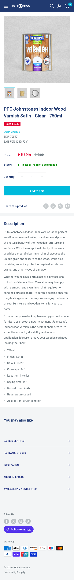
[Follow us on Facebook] (6, 521)
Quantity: (9, 176)
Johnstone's (12, 131)
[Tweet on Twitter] (60, 206)
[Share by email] (67, 206)
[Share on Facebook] (46, 206)
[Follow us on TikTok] (28, 521)
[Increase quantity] (42, 177)
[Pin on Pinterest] (53, 206)
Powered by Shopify (14, 572)
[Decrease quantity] (22, 177)
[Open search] (52, 6)
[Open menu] (6, 6)
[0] (67, 6)
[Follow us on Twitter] (13, 521)
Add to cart (37, 191)
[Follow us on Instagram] (21, 521)
